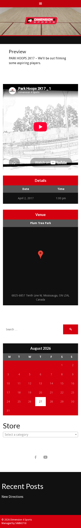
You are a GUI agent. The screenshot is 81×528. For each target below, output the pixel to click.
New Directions (12, 497)
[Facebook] (36, 457)
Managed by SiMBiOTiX (14, 523)
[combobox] (40, 434)
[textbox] (40, 434)
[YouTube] (45, 457)
